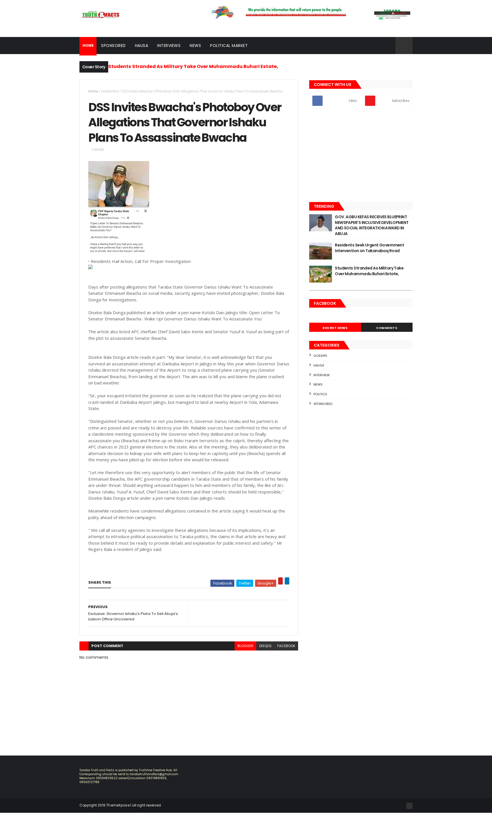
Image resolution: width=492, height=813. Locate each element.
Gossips (320, 355)
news (318, 384)
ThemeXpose (118, 805)
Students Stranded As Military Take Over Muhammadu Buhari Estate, (193, 66)
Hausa (141, 45)
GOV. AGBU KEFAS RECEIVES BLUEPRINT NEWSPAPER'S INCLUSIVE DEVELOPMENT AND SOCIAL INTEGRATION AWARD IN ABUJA (372, 225)
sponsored (322, 404)
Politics (320, 394)
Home (93, 91)
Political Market (229, 45)
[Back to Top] (409, 806)
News (195, 45)
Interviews (169, 45)
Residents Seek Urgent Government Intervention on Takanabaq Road (369, 248)
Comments (386, 328)
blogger (245, 645)
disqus (265, 645)
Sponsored (113, 45)
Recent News (335, 328)
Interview (321, 375)
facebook (286, 645)
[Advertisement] (361, 156)
